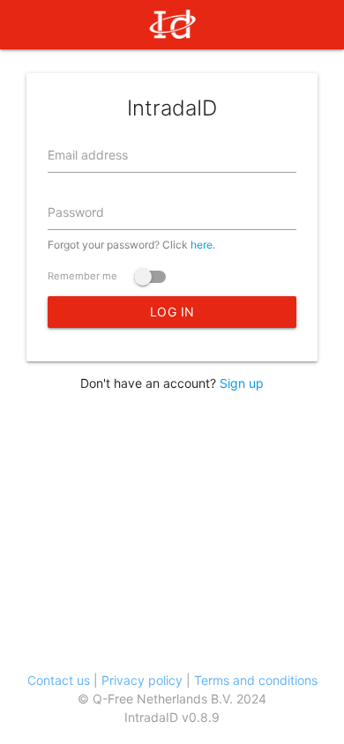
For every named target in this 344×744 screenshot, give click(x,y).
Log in (172, 311)
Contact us (58, 680)
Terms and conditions (256, 680)
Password (76, 212)
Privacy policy (142, 680)
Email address (88, 154)
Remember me (84, 276)
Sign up (242, 383)
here (202, 244)
